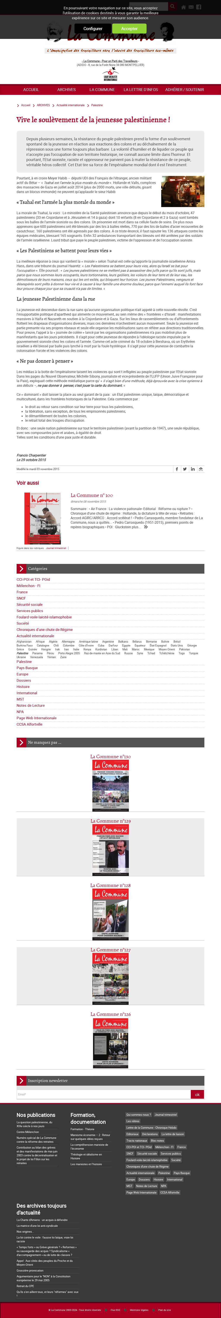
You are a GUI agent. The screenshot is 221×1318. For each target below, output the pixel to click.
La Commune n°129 (110, 821)
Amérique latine (88, 641)
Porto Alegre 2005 (69, 653)
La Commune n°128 (110, 886)
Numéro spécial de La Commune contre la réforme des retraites (36, 1140)
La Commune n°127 (110, 950)
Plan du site (164, 1310)
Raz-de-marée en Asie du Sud (102, 653)
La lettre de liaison (173, 1134)
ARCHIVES (66, 89)
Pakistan (184, 649)
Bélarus (137, 641)
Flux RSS (115, 1310)
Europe (22, 674)
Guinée (32, 649)
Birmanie (151, 641)
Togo (182, 653)
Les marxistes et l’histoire (86, 1164)
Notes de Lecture (31, 705)
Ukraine (21, 657)
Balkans (123, 641)
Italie (76, 649)
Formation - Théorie (82, 1129)
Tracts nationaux (136, 1140)
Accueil (31, 89)
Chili (56, 645)
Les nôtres (132, 1121)
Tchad (151, 653)
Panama (37, 653)
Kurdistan (101, 649)
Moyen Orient (167, 649)
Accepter (129, 28)
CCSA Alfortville (29, 724)
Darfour (113, 645)
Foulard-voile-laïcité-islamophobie (44, 616)
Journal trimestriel (56, 548)
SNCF (21, 598)
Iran (66, 649)
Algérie (53, 641)
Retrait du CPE (25, 1286)
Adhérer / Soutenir (184, 89)
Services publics (30, 610)
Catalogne (43, 645)
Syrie (140, 653)
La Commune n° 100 (92, 495)
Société (23, 623)
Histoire (23, 686)
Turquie (193, 653)
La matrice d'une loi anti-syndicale (37, 1226)
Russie (128, 653)
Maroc (136, 649)
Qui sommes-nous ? (138, 1115)
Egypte (126, 645)
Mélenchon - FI (28, 585)
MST (20, 699)
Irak (57, 649)
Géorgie (192, 645)
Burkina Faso (25, 645)
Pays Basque (27, 667)
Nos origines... (25, 1231)
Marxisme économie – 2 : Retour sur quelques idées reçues (90, 1137)
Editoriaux (132, 1134)
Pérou (50, 653)
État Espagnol (158, 645)
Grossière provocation (30, 1270)
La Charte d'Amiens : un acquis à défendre (42, 1220)
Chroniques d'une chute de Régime (45, 629)
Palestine (22, 653)
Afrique (40, 641)
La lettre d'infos (141, 89)
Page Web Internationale (37, 717)
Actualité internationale (35, 635)
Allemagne (68, 641)
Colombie (68, 645)
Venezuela (36, 657)
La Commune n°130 (110, 757)
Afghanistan (24, 641)
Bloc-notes (157, 1140)
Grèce (20, 649)
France (22, 591)
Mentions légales (139, 1310)
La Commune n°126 (110, 1014)
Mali (125, 649)
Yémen (51, 657)
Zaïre (63, 657)
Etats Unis (177, 645)
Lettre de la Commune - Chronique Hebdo (151, 1128)
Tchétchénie (166, 653)
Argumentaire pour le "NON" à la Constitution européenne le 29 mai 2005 (43, 1278)
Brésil (177, 641)
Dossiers (24, 680)
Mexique (149, 649)
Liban (114, 649)
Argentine (108, 641)
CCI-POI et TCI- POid (33, 579)
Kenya (87, 649)
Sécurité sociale (30, 604)
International (27, 692)
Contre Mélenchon (28, 1132)
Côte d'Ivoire (86, 645)
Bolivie (165, 641)
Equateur (140, 645)
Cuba (101, 645)
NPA (20, 711)
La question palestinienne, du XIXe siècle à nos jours (34, 1124)
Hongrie (46, 649)
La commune (102, 89)
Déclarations (150, 1134)
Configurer (93, 28)
